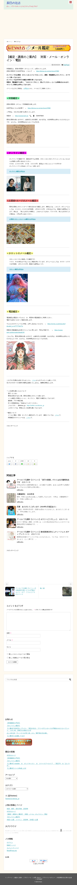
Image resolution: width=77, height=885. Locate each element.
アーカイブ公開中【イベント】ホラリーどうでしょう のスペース (42, 519)
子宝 (57, 830)
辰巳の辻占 (14, 2)
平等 (14, 830)
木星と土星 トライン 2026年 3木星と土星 (22, 819)
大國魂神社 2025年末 (25, 494)
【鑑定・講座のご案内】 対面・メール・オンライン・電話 (27, 814)
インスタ (19, 830)
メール (10, 640)
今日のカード (11, 755)
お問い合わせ (37, 877)
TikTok (67, 830)
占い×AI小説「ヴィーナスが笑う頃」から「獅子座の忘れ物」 (27, 733)
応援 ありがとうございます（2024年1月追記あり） (37, 507)
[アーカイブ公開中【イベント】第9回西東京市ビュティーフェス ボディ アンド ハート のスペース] (11, 535)
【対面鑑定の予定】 (13, 723)
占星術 (11, 219)
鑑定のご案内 (18, 877)
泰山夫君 (7, 830)
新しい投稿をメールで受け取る (19, 658)
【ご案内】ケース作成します (16, 768)
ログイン (10, 842)
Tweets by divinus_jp (12, 798)
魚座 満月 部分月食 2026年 (17, 809)
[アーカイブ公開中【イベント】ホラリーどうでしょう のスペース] (11, 523)
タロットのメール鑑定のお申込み (25, 219)
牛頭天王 (30, 830)
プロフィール (27, 877)
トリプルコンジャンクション (38, 830)
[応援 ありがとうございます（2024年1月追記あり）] (11, 510)
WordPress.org (12, 850)
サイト (9, 647)
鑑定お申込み (20, 171)
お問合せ (26, 88)
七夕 (13, 832)
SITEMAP (39, 879)
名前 (9, 633)
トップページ (8, 877)
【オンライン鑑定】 (13, 725)
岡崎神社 (16, 832)
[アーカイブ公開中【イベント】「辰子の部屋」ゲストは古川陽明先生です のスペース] (11, 483)
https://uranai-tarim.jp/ (21, 116)
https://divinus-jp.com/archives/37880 (47, 71)
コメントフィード (13, 848)
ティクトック (8, 832)
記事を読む (20, 490)
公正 (26, 830)
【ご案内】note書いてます (16, 736)
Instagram (53, 830)
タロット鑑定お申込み (16, 269)
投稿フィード (11, 845)
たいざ (11, 830)
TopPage (66, 65)
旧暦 (70, 830)
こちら (34, 380)
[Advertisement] (38, 24)
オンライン (12, 171)
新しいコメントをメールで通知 (19, 654)
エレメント (48, 830)
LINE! (22, 461)
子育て (23, 830)
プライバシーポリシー (49, 877)
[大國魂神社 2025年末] (11, 498)
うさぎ (63, 830)
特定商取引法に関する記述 (64, 877)
